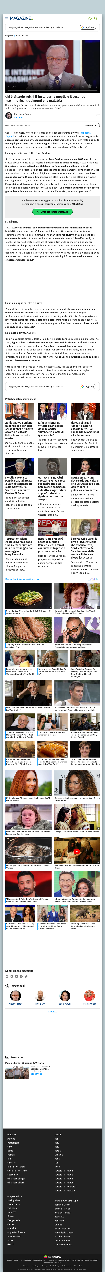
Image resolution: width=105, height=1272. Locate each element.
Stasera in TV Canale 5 (66, 1186)
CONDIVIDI (89, 126)
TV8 (56, 1162)
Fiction (10, 1216)
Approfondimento (16, 1232)
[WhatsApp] (21, 976)
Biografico (36, 1074)
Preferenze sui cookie (69, 1266)
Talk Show (12, 1208)
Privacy (44, 1266)
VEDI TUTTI (52, 1012)
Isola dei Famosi (63, 1212)
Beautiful (59, 1216)
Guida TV (11, 1134)
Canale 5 (59, 1154)
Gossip (25, 36)
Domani (11, 1154)
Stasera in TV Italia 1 (65, 1190)
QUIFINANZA (94, 1260)
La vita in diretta (63, 1240)
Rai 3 (57, 1146)
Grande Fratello (62, 1208)
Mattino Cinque (62, 1236)
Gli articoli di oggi (16, 1178)
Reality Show (13, 1200)
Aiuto (80, 1266)
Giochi (10, 1244)
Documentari (14, 1236)
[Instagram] (11, 976)
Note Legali (36, 1266)
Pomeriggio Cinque (64, 1232)
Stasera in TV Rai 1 (64, 1170)
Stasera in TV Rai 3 (64, 1178)
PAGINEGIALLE (26, 1260)
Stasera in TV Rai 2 (64, 1174)
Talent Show (13, 1204)
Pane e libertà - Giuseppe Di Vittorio (24, 1063)
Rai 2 (57, 1142)
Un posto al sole (63, 1228)
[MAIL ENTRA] (90, 18)
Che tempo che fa (63, 1244)
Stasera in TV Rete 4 (65, 1182)
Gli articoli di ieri (15, 1182)
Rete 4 (58, 1150)
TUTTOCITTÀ (71, 1260)
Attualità (11, 1228)
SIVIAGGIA (85, 1260)
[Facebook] (7, 976)
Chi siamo (26, 1266)
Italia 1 (58, 1158)
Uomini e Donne (63, 1204)
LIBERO (9, 1260)
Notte (10, 1150)
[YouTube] (16, 976)
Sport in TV (12, 1174)
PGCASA (51, 1260)
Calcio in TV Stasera (17, 1170)
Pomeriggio (13, 1142)
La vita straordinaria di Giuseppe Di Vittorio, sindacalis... (40, 1069)
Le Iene (58, 1224)
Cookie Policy (54, 1266)
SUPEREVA (57, 1262)
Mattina (11, 1138)
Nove (57, 1166)
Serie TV (11, 1162)
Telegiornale (13, 1220)
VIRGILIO (16, 1260)
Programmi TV (14, 1196)
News (17, 36)
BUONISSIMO (48, 1262)
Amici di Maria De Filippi (66, 1200)
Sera (9, 1146)
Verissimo (59, 1220)
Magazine (9, 36)
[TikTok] (26, 976)
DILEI (78, 1260)
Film (9, 1158)
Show (10, 1240)
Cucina (10, 1224)
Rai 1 (57, 1138)
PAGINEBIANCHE (60, 1260)
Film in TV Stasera (16, 1166)
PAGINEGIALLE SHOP (39, 1260)
